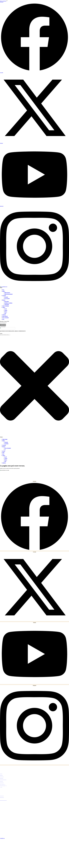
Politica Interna (7, 292)
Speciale (3, 451)
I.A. (5, 449)
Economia (4, 295)
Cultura (3, 307)
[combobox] (5, 334)
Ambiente (4, 314)
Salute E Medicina (5, 305)
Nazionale (6, 442)
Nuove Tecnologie (5, 317)
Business (3, 446)
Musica (5, 311)
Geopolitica (6, 443)
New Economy (7, 298)
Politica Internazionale (8, 294)
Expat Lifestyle (5, 316)
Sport (3, 319)
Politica (3, 291)
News (3, 289)
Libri (5, 313)
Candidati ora (2, 838)
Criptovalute (6, 304)
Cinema (5, 310)
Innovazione (6, 301)
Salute (3, 452)
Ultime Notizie (4, 439)
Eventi (5, 308)
